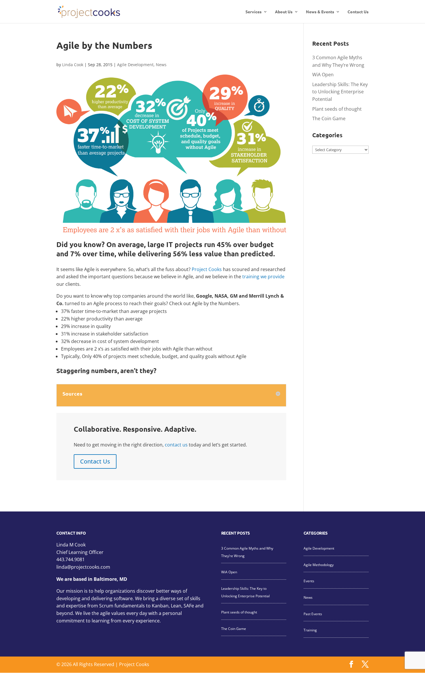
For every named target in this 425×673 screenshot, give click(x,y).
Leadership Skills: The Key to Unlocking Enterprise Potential (340, 91)
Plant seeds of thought (337, 109)
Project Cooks (207, 269)
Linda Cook (72, 64)
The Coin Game (328, 118)
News (161, 64)
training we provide (263, 276)
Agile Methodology (319, 564)
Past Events (313, 613)
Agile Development (135, 64)
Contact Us (358, 12)
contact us (176, 445)
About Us (284, 12)
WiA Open (323, 74)
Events (309, 581)
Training (310, 630)
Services (253, 12)
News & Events (320, 12)
